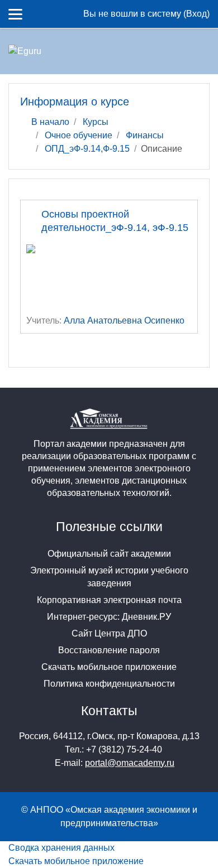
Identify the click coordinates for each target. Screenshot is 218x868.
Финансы (145, 135)
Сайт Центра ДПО (109, 633)
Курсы (95, 122)
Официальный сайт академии (109, 553)
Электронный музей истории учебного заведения (109, 577)
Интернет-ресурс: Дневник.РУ (109, 616)
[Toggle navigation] (194, 51)
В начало (50, 122)
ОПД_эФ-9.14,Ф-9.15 (87, 148)
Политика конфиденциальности (109, 683)
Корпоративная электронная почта (109, 600)
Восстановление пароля (109, 650)
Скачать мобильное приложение (109, 667)
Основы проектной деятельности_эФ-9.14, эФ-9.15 (114, 221)
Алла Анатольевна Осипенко (124, 320)
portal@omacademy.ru (129, 763)
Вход (196, 13)
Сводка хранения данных (61, 847)
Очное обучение (78, 135)
